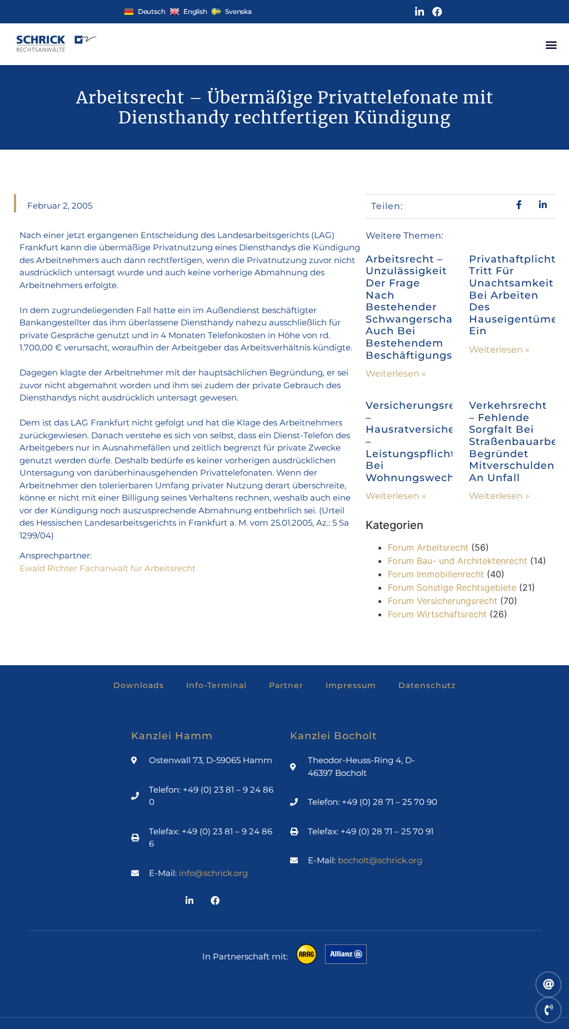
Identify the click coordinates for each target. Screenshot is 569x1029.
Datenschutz (427, 685)
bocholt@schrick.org (380, 860)
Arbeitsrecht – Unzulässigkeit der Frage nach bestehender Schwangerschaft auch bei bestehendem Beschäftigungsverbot (427, 307)
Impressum (351, 685)
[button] (551, 44)
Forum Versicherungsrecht (442, 600)
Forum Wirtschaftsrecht (437, 614)
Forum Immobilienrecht (436, 574)
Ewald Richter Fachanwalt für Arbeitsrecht (107, 568)
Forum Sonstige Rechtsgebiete (452, 587)
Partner (286, 685)
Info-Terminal (216, 685)
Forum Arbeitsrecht (428, 547)
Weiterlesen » (396, 373)
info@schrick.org (213, 873)
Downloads (138, 685)
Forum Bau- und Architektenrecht (457, 560)
